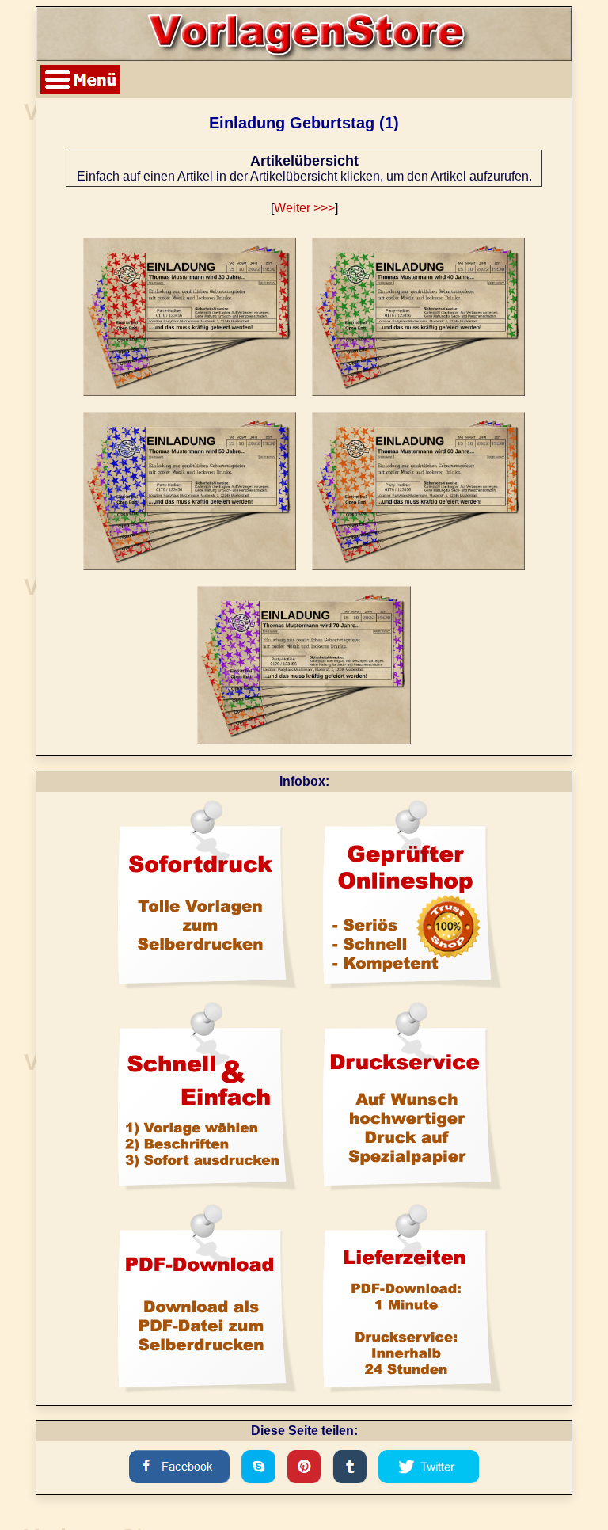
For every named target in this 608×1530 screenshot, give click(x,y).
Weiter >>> (304, 208)
